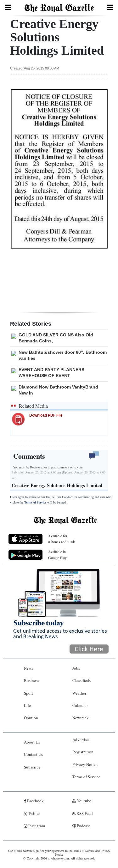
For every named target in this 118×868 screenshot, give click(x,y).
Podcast (83, 826)
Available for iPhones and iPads (62, 538)
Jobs (76, 668)
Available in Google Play (57, 554)
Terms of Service (35, 502)
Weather (79, 693)
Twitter (33, 813)
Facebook (35, 801)
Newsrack (80, 717)
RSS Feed (84, 813)
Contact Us (33, 754)
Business (31, 680)
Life (27, 705)
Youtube (83, 801)
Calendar (80, 705)
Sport (28, 693)
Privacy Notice (85, 764)
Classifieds (81, 680)
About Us (32, 742)
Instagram (36, 826)
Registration (82, 752)
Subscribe (32, 767)
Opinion (31, 717)
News (28, 668)
